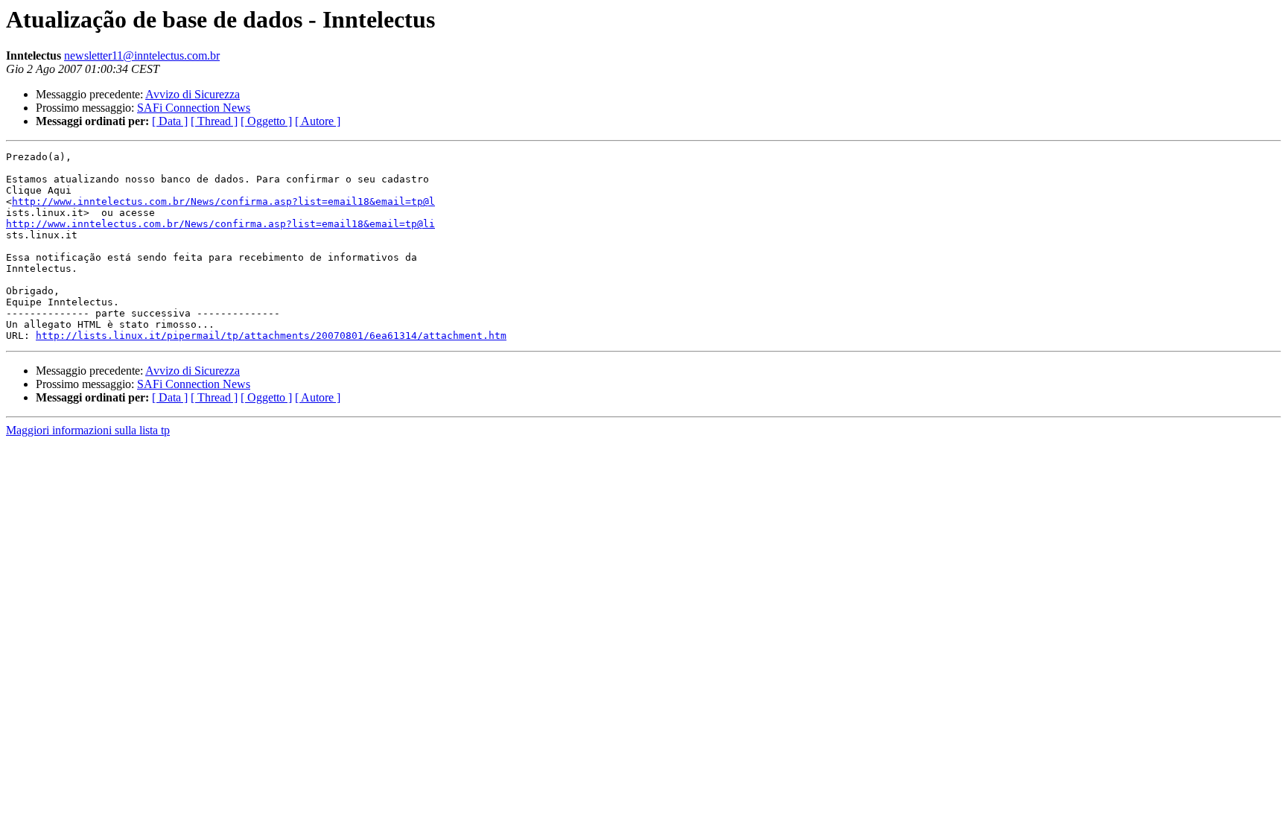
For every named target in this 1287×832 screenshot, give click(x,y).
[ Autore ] (317, 121)
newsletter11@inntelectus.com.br (142, 55)
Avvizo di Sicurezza (192, 94)
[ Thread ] (214, 121)
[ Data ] (170, 121)
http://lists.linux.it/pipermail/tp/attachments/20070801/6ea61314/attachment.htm (271, 335)
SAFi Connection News (193, 107)
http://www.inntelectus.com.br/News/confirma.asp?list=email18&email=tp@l (223, 201)
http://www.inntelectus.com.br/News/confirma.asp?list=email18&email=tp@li (220, 223)
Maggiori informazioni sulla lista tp (88, 430)
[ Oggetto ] (266, 121)
